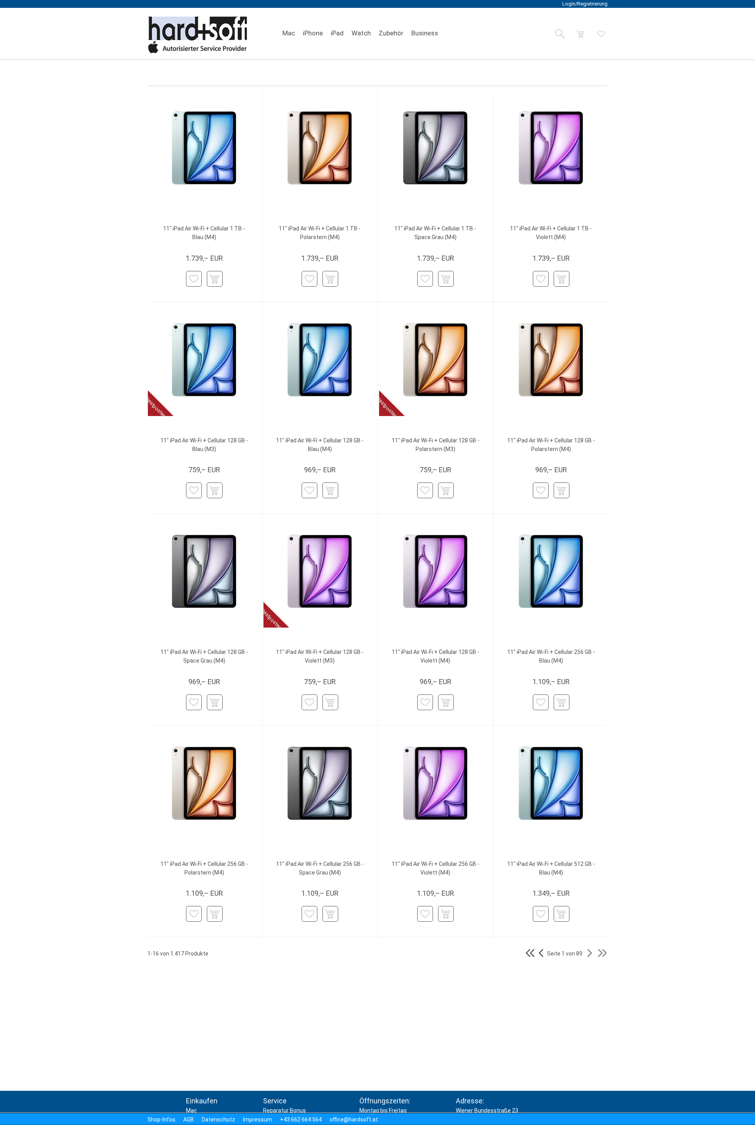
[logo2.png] (197, 35)
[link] (288, 33)
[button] (560, 34)
